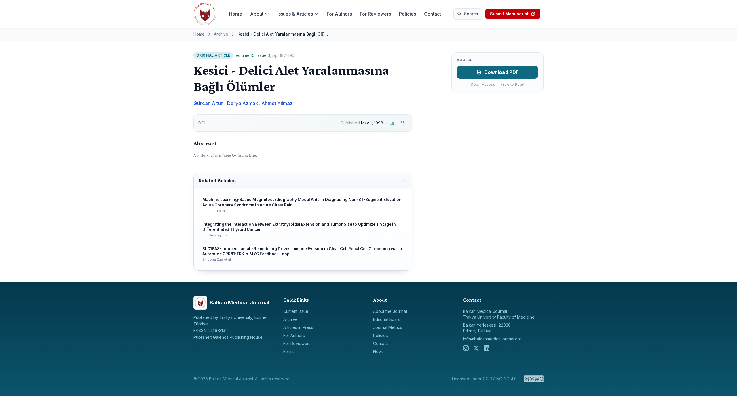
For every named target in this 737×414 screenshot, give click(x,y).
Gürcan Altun (208, 103)
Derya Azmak (242, 103)
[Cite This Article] (402, 123)
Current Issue (295, 311)
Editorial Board (387, 319)
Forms (289, 351)
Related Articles (217, 180)
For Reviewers (375, 14)
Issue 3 (263, 55)
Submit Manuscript (509, 13)
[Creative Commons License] (534, 378)
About (256, 14)
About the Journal (390, 311)
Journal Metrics (387, 327)
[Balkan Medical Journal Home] (204, 13)
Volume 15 (244, 55)
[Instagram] (466, 348)
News (378, 351)
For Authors (339, 14)
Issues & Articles (295, 14)
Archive (221, 34)
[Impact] (392, 123)
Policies (407, 14)
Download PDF (501, 72)
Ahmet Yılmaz (276, 103)
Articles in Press (298, 327)
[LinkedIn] (486, 348)
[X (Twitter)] (476, 348)
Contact (432, 14)
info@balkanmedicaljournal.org (492, 338)
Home (235, 14)
